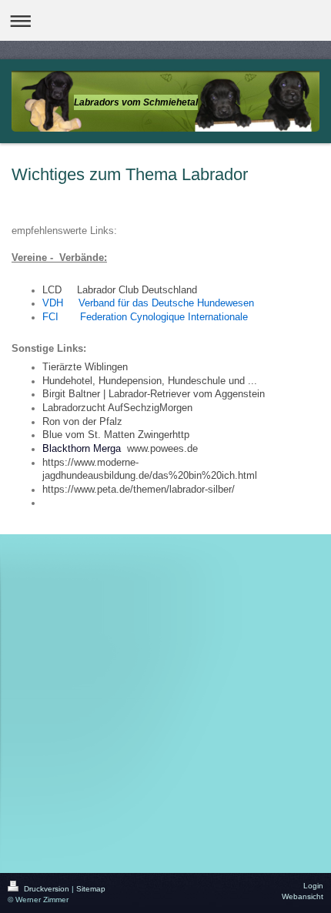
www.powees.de (162, 448)
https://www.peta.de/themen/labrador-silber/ (138, 489)
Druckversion (47, 889)
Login (313, 885)
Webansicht (302, 896)
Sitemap (90, 889)
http (180, 435)
